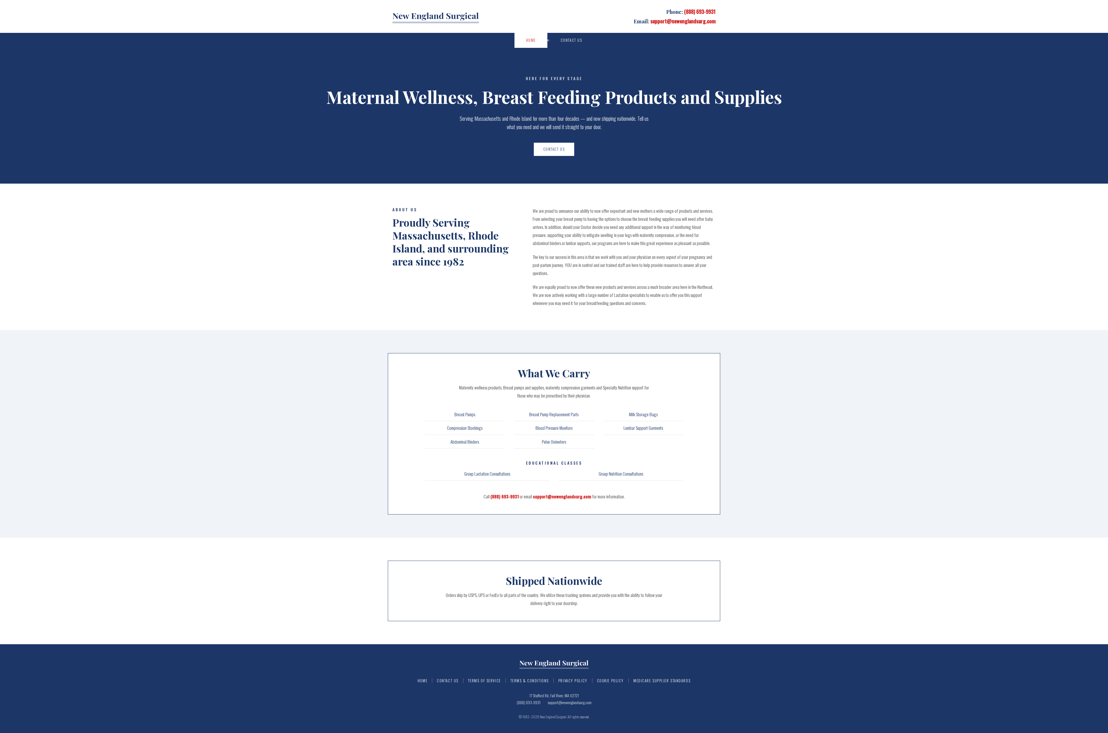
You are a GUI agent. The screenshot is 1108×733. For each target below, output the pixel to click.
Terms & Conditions (529, 680)
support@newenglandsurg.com (683, 21)
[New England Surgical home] (435, 16)
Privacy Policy (572, 680)
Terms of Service (484, 680)
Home (531, 40)
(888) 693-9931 (700, 11)
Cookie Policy (610, 680)
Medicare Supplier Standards (661, 680)
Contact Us (571, 40)
